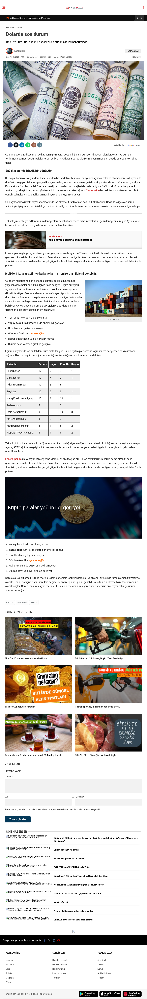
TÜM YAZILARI (133, 51)
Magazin (10, 978)
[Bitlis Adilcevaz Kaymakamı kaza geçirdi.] (29, 919)
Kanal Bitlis (19, 51)
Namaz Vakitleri (59, 964)
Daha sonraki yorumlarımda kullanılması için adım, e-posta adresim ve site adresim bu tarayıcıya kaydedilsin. (54, 809)
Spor (8, 969)
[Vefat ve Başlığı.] (29, 901)
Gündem (9, 960)
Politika (9, 973)
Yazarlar (101, 964)
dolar (10, 602)
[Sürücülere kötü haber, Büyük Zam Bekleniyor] (108, 636)
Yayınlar (56, 978)
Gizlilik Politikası (104, 973)
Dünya (8, 982)
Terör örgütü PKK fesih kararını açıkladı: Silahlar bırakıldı (35, 18)
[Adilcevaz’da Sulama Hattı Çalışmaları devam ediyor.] (29, 884)
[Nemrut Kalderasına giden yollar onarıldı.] (29, 910)
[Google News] (133, 145)
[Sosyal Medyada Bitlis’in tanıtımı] (29, 857)
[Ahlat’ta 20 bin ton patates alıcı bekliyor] (38, 636)
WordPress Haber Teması (39, 994)
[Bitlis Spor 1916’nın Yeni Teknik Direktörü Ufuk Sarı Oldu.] (29, 875)
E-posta (80, 797)
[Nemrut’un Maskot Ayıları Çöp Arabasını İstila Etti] (29, 892)
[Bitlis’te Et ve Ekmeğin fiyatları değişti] (108, 733)
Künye (100, 969)
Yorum (9, 776)
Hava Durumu (58, 969)
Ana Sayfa (102, 960)
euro (34, 602)
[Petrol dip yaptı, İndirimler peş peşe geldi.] (108, 684)
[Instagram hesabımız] (54, 940)
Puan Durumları (59, 973)
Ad (7, 797)
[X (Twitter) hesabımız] (49, 940)
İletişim (100, 978)
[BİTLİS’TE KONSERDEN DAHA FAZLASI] (29, 866)
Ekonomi (136, 57)
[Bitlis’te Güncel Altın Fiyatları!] (38, 684)
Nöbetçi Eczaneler (60, 960)
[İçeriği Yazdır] (39, 144)
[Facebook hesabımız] (45, 940)
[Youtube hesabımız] (58, 940)
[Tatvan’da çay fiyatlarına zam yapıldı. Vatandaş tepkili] (38, 733)
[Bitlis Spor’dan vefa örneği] (29, 849)
